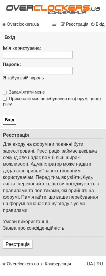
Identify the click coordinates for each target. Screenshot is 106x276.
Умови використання (25, 221)
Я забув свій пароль (23, 78)
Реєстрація (18, 244)
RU (100, 264)
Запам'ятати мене (26, 92)
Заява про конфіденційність (33, 228)
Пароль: (12, 64)
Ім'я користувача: (22, 48)
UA (90, 264)
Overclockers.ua (23, 24)
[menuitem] (97, 24)
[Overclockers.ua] (53, 9)
